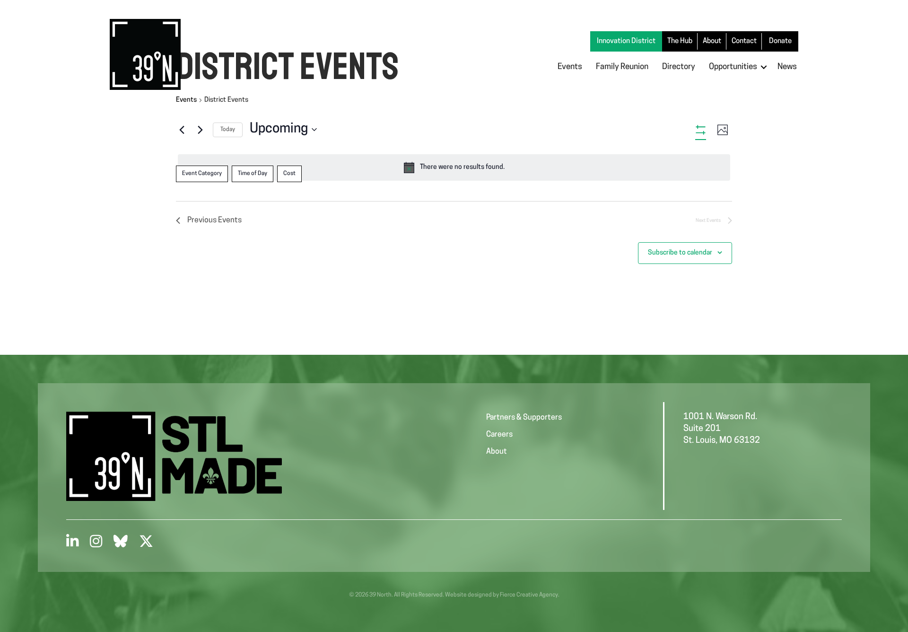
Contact (744, 41)
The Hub (679, 41)
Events (570, 67)
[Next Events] (200, 129)
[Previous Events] (181, 129)
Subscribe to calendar (680, 252)
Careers (499, 435)
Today (227, 129)
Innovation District (626, 41)
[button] (763, 67)
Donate (780, 41)
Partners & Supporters (524, 417)
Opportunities (733, 67)
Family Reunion (622, 67)
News (787, 67)
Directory (678, 67)
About (712, 41)
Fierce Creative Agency (529, 595)
